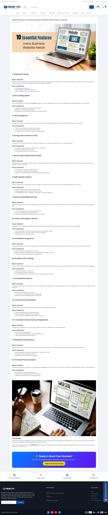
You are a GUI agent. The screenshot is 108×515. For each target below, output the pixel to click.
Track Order (94, 498)
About (88, 13)
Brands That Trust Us (64, 13)
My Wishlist (94, 496)
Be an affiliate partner (96, 500)
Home (18, 13)
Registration (104, 1)
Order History (94, 493)
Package (43, 13)
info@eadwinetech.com (51, 500)
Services (24, 13)
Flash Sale (52, 13)
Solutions (34, 13)
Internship (75, 13)
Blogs (82, 13)
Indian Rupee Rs (13, 1)
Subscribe (20, 502)
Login (97, 1)
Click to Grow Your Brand (54, 463)
